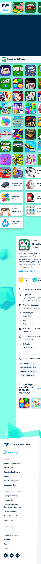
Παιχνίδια (34, 240)
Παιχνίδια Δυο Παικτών (12, 472)
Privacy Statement (10, 511)
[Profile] (4, 10)
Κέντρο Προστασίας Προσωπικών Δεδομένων (13, 506)
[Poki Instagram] (12, 555)
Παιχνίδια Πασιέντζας (28, 371)
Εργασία (6, 548)
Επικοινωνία (8, 500)
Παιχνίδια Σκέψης (27, 363)
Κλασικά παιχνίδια (27, 375)
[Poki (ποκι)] (5, 5)
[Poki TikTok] (6, 555)
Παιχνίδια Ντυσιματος (11, 481)
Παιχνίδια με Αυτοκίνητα (13, 463)
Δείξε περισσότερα (26, 271)
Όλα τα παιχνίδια (10, 485)
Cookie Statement (10, 516)
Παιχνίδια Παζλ (9, 476)
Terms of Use (8, 520)
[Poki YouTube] (17, 555)
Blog (5, 544)
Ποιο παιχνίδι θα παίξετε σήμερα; (7, 10)
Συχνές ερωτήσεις (10, 496)
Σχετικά (6, 531)
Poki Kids (7, 539)
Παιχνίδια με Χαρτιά (28, 367)
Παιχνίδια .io (8, 468)
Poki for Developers (11, 535)
